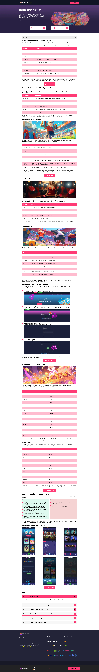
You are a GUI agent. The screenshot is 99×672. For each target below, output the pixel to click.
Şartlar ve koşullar (67, 634)
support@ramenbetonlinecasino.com (26, 646)
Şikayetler (48, 636)
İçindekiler (25, 37)
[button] (49, 596)
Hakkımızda (48, 634)
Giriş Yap (75, 2)
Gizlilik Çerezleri (49, 638)
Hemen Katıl (74, 668)
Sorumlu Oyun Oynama (68, 636)
